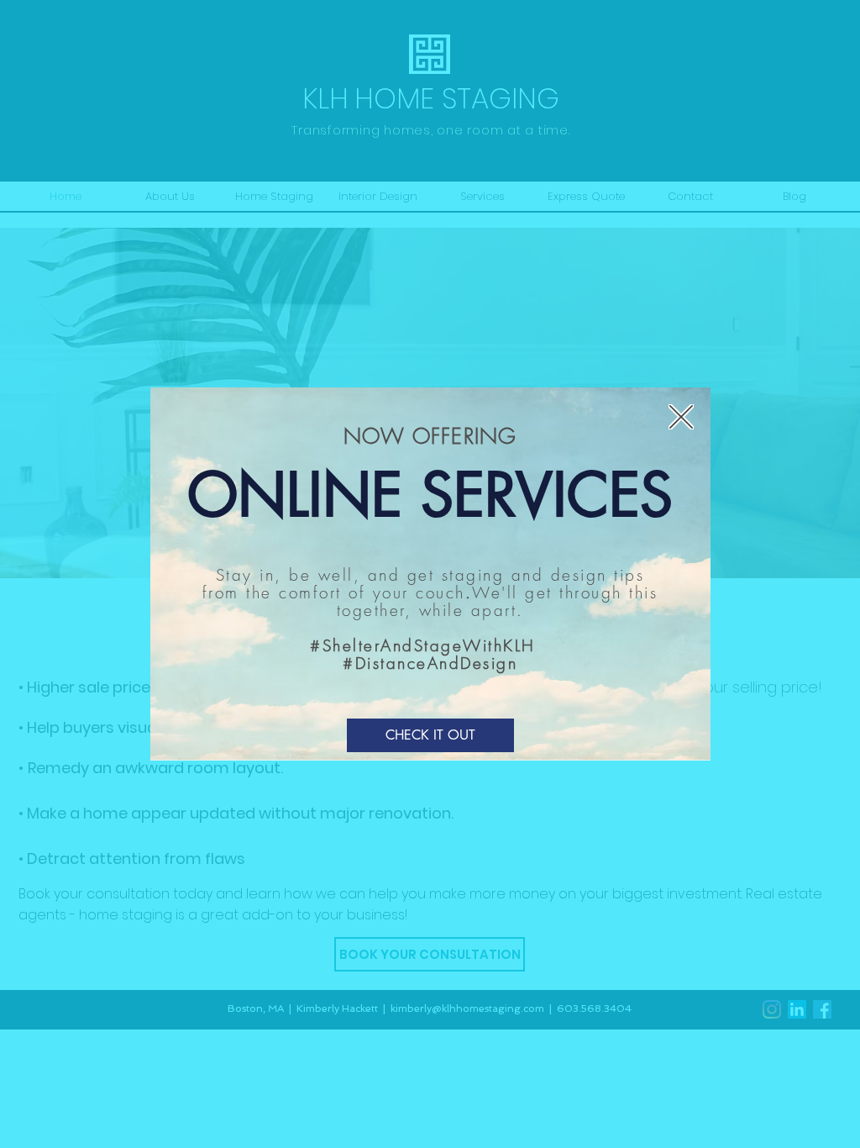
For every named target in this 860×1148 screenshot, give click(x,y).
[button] (681, 416)
